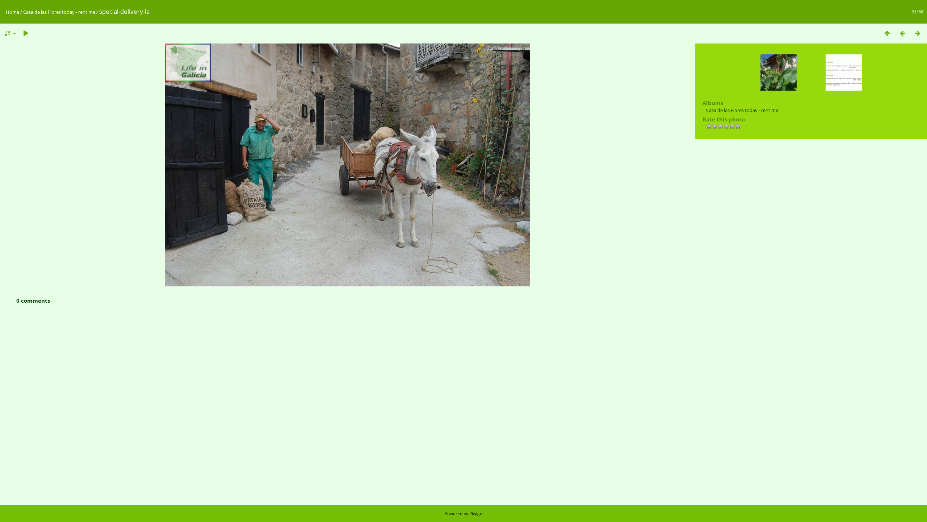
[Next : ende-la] (917, 33)
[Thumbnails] (887, 33)
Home (12, 12)
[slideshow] (25, 33)
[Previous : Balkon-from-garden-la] (902, 33)
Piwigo (475, 513)
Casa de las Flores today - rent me (59, 12)
